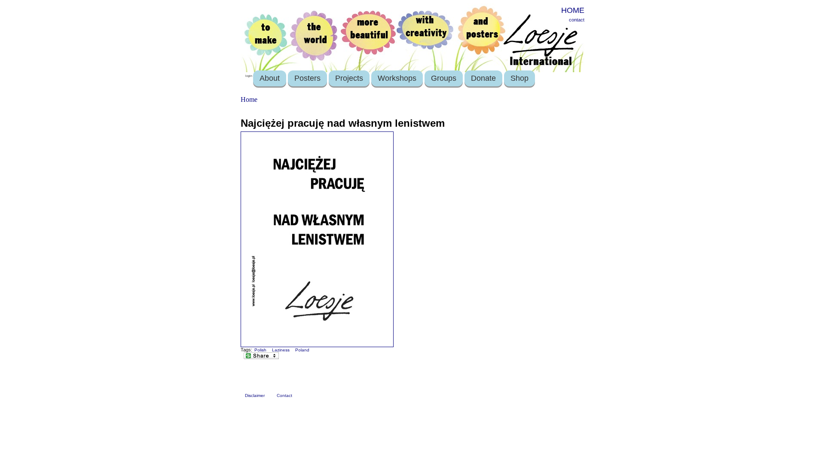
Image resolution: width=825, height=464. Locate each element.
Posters (307, 78)
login (248, 75)
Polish (260, 350)
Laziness (281, 350)
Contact (284, 395)
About (270, 78)
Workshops (397, 78)
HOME (572, 10)
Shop (519, 78)
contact (576, 19)
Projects (349, 78)
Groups (443, 78)
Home (249, 99)
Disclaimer (255, 395)
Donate (483, 78)
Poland (302, 350)
